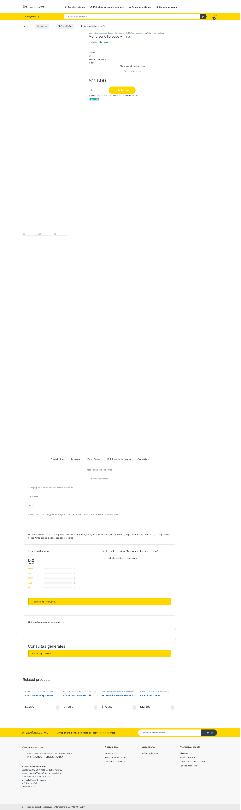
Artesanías (102, 33)
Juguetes (49, 691)
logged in (117, 558)
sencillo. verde (66, 538)
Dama (86, 691)
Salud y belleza (157, 33)
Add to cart (123, 90)
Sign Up (209, 732)
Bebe (110, 33)
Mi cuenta (184, 753)
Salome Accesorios (97, 59)
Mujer (144, 33)
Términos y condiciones (115, 757)
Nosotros (109, 753)
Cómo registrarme (150, 753)
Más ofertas (93, 459)
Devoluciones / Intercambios (192, 761)
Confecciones (128, 691)
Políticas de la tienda (119, 459)
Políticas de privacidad (115, 761)
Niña (149, 33)
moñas (167, 534)
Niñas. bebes (41, 538)
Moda (125, 33)
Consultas (143, 459)
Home (25, 26)
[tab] (56, 460)
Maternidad (117, 33)
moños (31, 538)
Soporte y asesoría (188, 766)
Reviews (75, 459)
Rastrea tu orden (187, 757)
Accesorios (42, 26)
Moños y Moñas (65, 26)
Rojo (57, 538)
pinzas (51, 538)
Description (56, 459)
